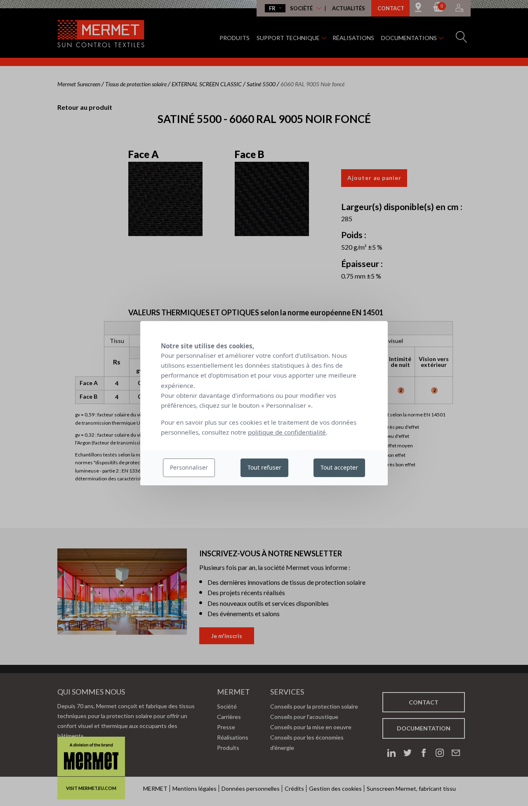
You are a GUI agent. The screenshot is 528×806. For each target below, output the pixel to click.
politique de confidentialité (287, 432)
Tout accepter (339, 467)
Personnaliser (189, 467)
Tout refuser (264, 467)
